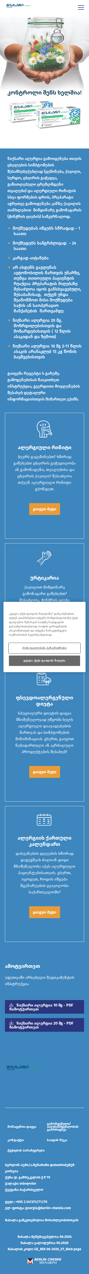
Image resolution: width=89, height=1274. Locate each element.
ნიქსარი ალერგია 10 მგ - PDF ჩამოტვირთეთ (41, 1007)
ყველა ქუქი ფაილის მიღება (44, 660)
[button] (44, 509)
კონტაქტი (15, 1140)
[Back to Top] (81, 1266)
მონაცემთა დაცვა (21, 1126)
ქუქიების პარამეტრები (25, 1150)
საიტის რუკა (57, 1140)
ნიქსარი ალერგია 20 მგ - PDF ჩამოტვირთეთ (41, 1025)
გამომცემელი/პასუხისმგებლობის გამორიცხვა (63, 1126)
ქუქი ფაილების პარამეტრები (44, 648)
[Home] (18, 5)
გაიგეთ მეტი (44, 509)
